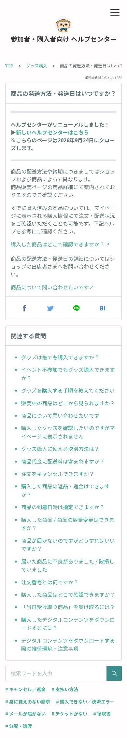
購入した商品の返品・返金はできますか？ (65, 490)
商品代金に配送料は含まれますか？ (63, 461)
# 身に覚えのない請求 (27, 701)
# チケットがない (69, 713)
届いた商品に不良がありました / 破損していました (67, 565)
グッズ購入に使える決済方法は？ (60, 449)
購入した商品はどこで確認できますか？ (68, 594)
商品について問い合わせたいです (60, 415)
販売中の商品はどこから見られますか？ (68, 403)
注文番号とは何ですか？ (49, 582)
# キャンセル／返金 (25, 689)
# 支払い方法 (64, 689)
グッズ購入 (36, 66)
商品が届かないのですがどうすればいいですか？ (68, 544)
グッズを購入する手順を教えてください (68, 390)
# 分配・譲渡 (18, 726)
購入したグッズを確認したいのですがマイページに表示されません (68, 432)
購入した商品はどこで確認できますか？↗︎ (60, 244)
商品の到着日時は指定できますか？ (63, 507)
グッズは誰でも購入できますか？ (60, 357)
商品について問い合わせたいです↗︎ (52, 287)
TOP (9, 66)
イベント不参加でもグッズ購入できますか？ (68, 374)
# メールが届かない (25, 713)
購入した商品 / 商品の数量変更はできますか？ (67, 524)
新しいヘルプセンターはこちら (52, 132)
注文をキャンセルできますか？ (57, 474)
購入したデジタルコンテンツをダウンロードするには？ (68, 624)
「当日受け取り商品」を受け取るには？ (68, 607)
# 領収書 (102, 713)
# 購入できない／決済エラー (85, 701)
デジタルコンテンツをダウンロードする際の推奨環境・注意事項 (68, 644)
